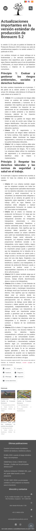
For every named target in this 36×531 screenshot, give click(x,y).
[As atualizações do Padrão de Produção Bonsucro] (24, 394)
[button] (5, 8)
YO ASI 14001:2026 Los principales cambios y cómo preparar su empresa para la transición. (16, 482)
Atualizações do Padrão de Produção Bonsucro (8, 401)
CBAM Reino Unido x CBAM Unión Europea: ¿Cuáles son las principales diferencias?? (16, 464)
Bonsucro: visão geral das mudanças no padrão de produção (8, 424)
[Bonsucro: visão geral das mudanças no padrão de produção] (8, 417)
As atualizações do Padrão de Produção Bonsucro (24, 401)
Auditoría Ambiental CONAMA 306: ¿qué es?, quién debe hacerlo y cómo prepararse (17, 473)
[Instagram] (20, 524)
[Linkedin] (15, 524)
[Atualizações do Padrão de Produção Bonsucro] (8, 394)
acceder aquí (26, 362)
